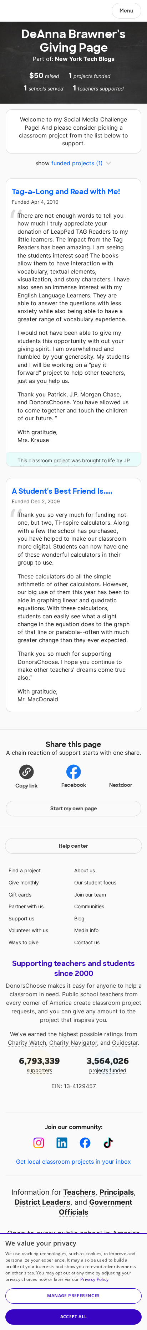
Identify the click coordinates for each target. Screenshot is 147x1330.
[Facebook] (85, 1143)
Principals (117, 1192)
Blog (79, 918)
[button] (26, 776)
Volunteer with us (28, 930)
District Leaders (42, 1202)
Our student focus (95, 882)
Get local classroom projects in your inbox (73, 1161)
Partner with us (26, 906)
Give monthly (24, 882)
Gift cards (20, 895)
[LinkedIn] (62, 1143)
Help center (73, 846)
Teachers (79, 1192)
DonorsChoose (23, 11)
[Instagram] (39, 1143)
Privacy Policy (94, 1279)
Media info (86, 930)
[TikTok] (108, 1143)
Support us (21, 918)
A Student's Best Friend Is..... (62, 491)
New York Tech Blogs (85, 58)
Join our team (90, 895)
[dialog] (73, 1281)
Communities (89, 906)
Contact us (87, 942)
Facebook (73, 785)
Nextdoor (120, 785)
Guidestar (125, 1042)
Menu (126, 10)
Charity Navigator (73, 1042)
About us (84, 870)
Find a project (25, 870)
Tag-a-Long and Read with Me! (66, 191)
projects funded (108, 1064)
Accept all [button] (73, 1317)
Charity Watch (27, 1042)
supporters (39, 1064)
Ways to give (24, 942)
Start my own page (73, 808)
